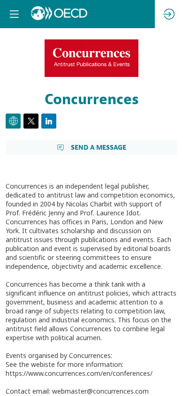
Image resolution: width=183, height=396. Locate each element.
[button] (14, 14)
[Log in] (169, 14)
